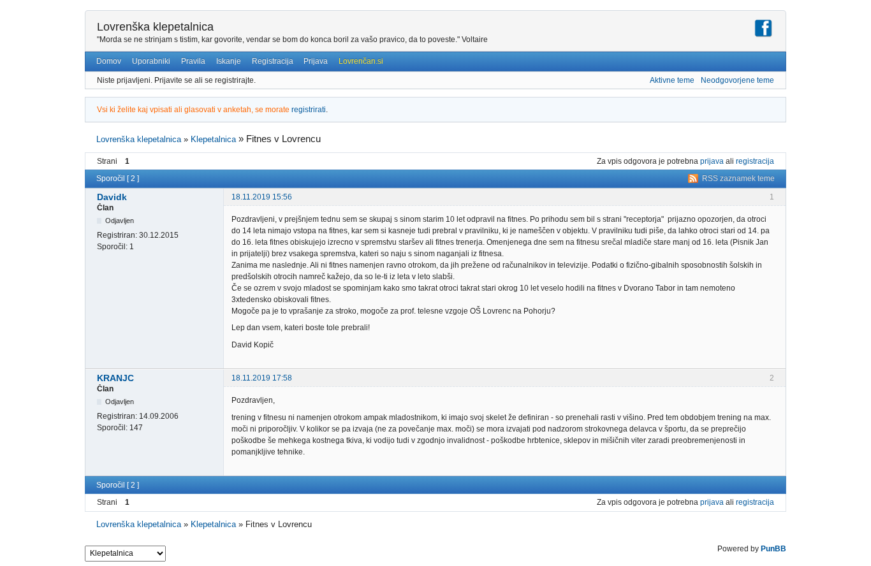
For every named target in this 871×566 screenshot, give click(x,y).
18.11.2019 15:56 (261, 196)
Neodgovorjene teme (737, 80)
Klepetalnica (213, 139)
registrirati (308, 109)
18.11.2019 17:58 (261, 378)
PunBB (773, 548)
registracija (755, 161)
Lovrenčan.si (361, 61)
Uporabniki (151, 61)
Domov (108, 61)
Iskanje (228, 61)
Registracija (272, 61)
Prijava (316, 61)
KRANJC (115, 378)
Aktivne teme (672, 80)
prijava (712, 161)
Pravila (193, 61)
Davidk (112, 197)
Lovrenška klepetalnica (155, 26)
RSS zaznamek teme (738, 178)
